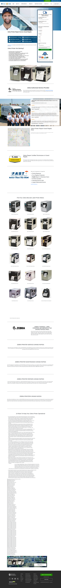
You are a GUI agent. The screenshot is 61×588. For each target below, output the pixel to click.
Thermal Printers (35, 575)
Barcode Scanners (36, 576)
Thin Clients (35, 583)
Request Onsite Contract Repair (13, 583)
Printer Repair (8, 6)
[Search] (51, 4)
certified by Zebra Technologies (49, 90)
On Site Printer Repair (27, 575)
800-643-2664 (46, 579)
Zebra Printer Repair (13, 6)
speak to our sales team (46, 574)
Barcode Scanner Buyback (28, 579)
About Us (21, 576)
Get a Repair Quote (27, 582)
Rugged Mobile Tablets (36, 582)
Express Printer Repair (28, 576)
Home (4, 6)
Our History (21, 579)
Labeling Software (36, 579)
